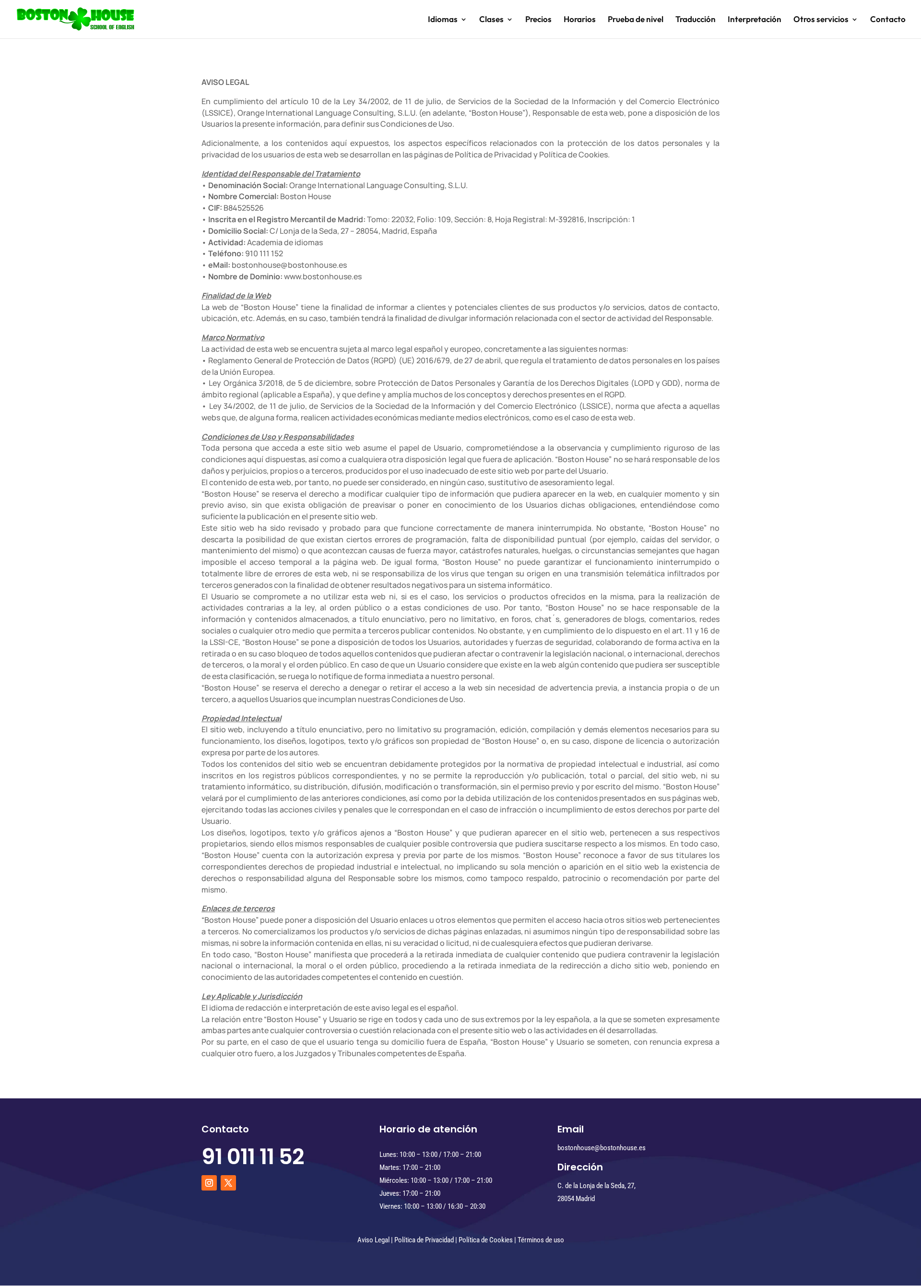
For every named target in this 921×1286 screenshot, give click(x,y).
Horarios (580, 20)
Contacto (888, 20)
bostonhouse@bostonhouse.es (601, 1147)
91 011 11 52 (252, 1157)
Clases (491, 20)
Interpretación (754, 20)
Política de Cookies (486, 1240)
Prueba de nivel (635, 20)
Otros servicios (821, 20)
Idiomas (443, 20)
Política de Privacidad (424, 1240)
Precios (538, 20)
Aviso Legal (373, 1240)
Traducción (695, 20)
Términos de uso (541, 1240)
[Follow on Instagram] (209, 1183)
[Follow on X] (228, 1183)
